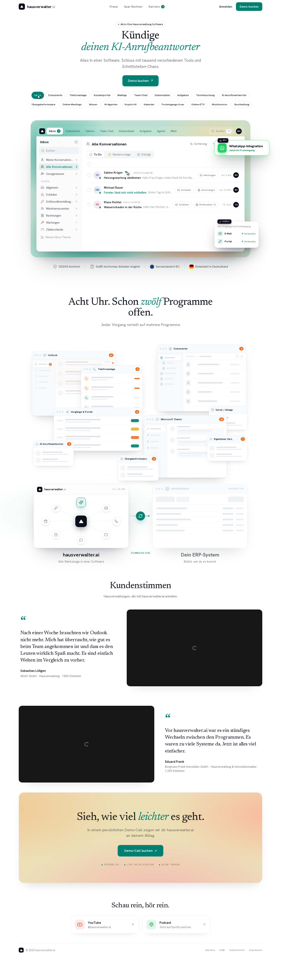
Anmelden (225, 6)
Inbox (37, 95)
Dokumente (55, 95)
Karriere (156, 6)
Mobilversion (219, 104)
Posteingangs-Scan (173, 104)
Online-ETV (198, 104)
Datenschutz (237, 950)
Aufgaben (183, 95)
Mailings (122, 95)
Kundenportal (102, 95)
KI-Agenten (111, 104)
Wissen (93, 104)
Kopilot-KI (131, 104)
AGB (222, 950)
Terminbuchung (205, 95)
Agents (161, 131)
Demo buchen (249, 6)
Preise (114, 6)
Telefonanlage (78, 95)
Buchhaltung (242, 104)
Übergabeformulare (43, 104)
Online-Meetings (72, 104)
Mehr (174, 131)
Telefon (90, 131)
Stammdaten (162, 95)
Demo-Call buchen (140, 850)
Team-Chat (140, 95)
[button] (163, 175)
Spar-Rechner (133, 6)
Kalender (149, 104)
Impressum (255, 950)
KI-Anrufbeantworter (234, 95)
